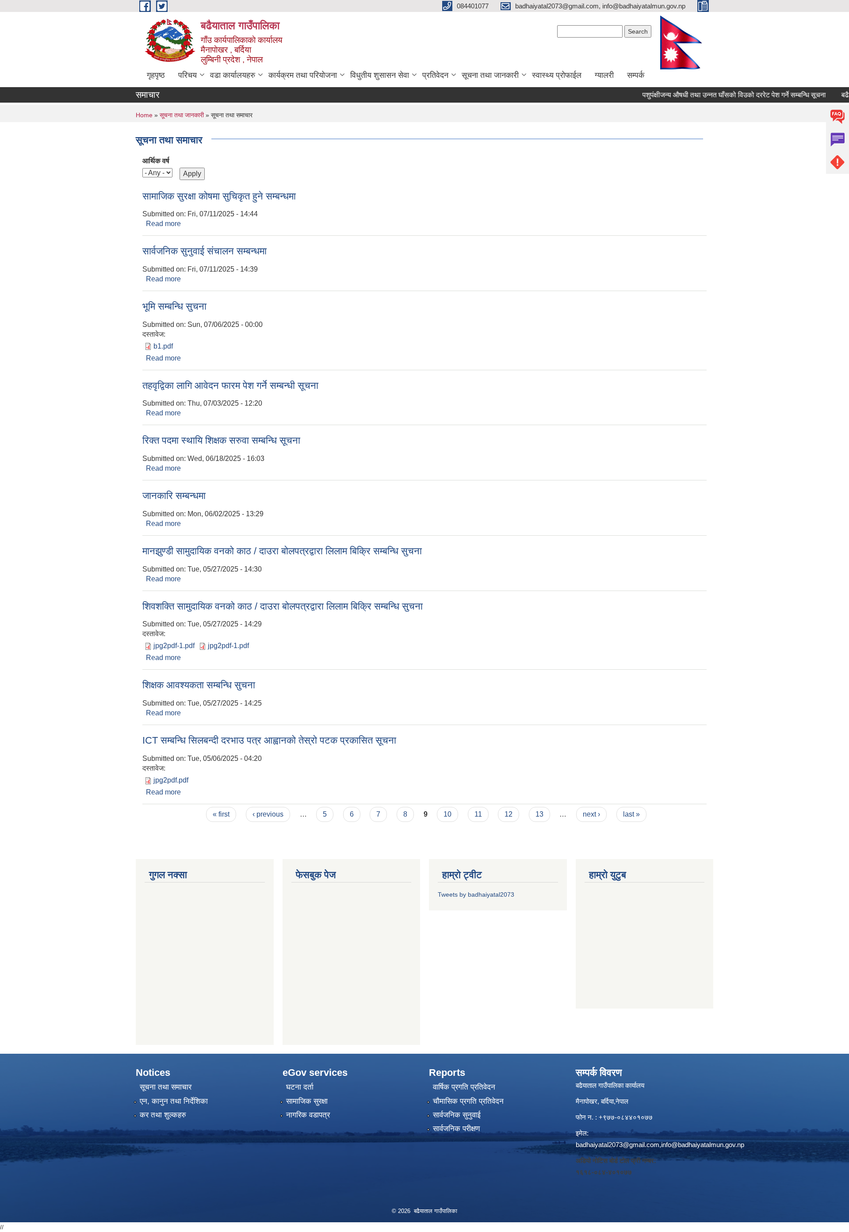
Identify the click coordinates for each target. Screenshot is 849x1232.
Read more (163, 223)
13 (539, 814)
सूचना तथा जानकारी (490, 75)
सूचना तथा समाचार (165, 1087)
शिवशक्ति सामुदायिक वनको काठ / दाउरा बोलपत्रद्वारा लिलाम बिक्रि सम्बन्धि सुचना (282, 606)
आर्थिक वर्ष (155, 161)
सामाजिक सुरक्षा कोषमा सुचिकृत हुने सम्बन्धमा (219, 196)
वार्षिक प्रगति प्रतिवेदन (464, 1087)
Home (144, 115)
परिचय (187, 75)
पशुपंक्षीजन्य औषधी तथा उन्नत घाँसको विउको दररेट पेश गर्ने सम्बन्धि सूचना (717, 95)
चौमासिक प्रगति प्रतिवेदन (468, 1101)
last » (631, 814)
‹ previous (267, 814)
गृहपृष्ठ (156, 75)
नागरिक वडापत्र (308, 1115)
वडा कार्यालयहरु (232, 75)
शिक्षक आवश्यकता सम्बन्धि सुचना (198, 685)
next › (591, 814)
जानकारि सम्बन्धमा (174, 495)
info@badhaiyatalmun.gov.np (702, 1144)
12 (508, 814)
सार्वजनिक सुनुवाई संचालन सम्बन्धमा (204, 251)
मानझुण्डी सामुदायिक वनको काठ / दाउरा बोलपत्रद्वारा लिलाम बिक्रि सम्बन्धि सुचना (282, 551)
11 (478, 814)
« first (221, 814)
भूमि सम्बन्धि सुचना (174, 306)
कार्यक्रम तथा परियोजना (302, 75)
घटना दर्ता (300, 1087)
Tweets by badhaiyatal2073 (476, 894)
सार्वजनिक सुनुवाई (457, 1115)
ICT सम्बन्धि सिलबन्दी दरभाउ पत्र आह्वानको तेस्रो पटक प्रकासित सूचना (269, 740)
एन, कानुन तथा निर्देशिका (174, 1101)
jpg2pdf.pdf (170, 780)
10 (447, 814)
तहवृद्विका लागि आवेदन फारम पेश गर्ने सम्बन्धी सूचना (230, 385)
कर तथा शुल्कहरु (163, 1115)
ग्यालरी (604, 75)
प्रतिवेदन (435, 75)
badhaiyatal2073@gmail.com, (618, 1144)
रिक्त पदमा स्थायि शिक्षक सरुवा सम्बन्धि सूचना (221, 440)
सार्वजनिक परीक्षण (456, 1129)
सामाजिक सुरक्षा (307, 1101)
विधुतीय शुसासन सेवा (379, 75)
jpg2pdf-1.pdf (174, 645)
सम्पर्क (635, 75)
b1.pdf (163, 346)
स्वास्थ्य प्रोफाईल (556, 75)
